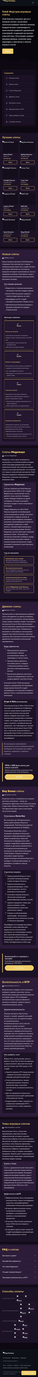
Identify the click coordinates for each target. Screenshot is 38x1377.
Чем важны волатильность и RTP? (15, 1277)
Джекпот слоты (14, 97)
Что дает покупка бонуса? (11, 1272)
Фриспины (15, 1358)
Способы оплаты (15, 121)
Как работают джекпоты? (11, 1261)
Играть (7, 51)
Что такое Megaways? (10, 1266)
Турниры (23, 1358)
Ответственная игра (25, 1365)
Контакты (9, 1365)
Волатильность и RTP (16, 109)
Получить (19, 777)
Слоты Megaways (15, 90)
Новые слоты (13, 84)
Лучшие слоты (14, 78)
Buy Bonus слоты (15, 103)
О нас (4, 1365)
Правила (16, 1365)
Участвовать (19, 968)
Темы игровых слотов (16, 115)
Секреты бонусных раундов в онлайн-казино (15, 1367)
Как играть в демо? (9, 1255)
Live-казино (7, 1358)
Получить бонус (28, 1373)
